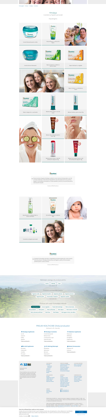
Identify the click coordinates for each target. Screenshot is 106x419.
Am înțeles (81, 412)
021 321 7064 (75, 406)
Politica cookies (77, 378)
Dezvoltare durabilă (64, 380)
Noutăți (47, 376)
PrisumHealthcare (65, 390)
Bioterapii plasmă (63, 369)
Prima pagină (21, 5)
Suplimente (49, 366)
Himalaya (31, 5)
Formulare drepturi (78, 380)
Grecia (47, 392)
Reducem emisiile (50, 381)
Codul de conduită (64, 381)
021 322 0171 (61, 406)
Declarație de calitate (64, 383)
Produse (26, 5)
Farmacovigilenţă (77, 365)
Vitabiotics (48, 368)
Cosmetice (36, 5)
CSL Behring (48, 371)
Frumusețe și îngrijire (64, 367)
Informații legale (63, 386)
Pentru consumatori (78, 364)
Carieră (61, 376)
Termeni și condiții (78, 377)
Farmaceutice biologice (65, 370)
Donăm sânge (49, 380)
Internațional (49, 391)
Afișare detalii (34, 416)
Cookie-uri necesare (23, 416)
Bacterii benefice (63, 365)
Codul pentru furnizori (65, 382)
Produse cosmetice (64, 368)
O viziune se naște (64, 377)
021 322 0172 (67, 406)
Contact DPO (76, 381)
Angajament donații (50, 377)
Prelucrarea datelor (78, 376)
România (48, 390)
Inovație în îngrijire (64, 378)
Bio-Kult (48, 370)
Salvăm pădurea (49, 378)
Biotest (47, 372)
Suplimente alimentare (65, 364)
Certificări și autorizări (64, 385)
